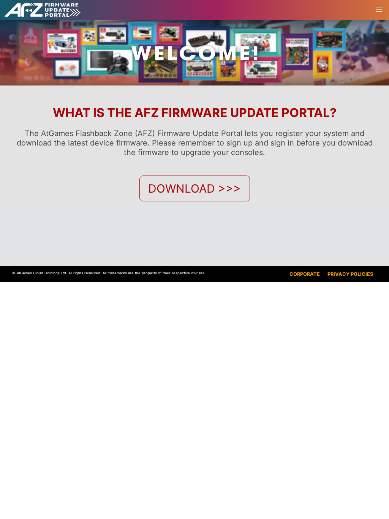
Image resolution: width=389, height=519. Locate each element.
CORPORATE (304, 274)
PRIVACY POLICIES (350, 274)
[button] (379, 10)
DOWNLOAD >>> (194, 188)
